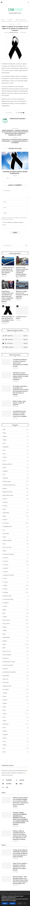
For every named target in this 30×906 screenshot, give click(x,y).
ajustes (14, 900)
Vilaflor (15, 745)
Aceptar (5, 903)
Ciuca (15, 474)
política (15, 644)
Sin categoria (15, 689)
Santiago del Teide (15, 686)
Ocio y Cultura (15, 623)
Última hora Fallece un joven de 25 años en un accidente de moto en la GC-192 (8, 319)
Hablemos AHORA (15, 540)
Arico (15, 450)
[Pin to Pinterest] (21, 112)
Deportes (15, 488)
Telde (15, 710)
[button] (3, 165)
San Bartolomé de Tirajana (15, 661)
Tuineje (15, 720)
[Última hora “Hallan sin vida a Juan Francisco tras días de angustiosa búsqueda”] (22, 285)
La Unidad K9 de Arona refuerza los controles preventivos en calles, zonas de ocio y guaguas (20, 414)
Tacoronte (15, 699)
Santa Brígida (15, 675)
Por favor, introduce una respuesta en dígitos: (13, 222)
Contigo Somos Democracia (15, 485)
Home (3, 19)
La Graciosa (15, 564)
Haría (15, 543)
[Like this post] (16, 112)
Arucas (15, 460)
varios (15, 741)
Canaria (15, 467)
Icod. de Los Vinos (15, 547)
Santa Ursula (15, 682)
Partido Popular (15, 637)
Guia (15, 530)
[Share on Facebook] (18, 112)
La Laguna (15, 571)
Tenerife (15, 713)
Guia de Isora (15, 533)
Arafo (15, 443)
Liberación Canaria (15, 595)
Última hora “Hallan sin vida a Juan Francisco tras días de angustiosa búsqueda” (22, 295)
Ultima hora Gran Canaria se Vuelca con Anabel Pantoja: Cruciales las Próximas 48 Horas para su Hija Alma (22, 272)
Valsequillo (15, 734)
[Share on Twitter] (20, 113)
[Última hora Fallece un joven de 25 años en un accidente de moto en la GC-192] (8, 310)
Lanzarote (15, 589)
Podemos (15, 641)
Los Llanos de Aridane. (15, 599)
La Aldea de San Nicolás (15, 554)
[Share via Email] (23, 112)
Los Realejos (15, 602)
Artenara (15, 457)
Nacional (15, 616)
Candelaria (15, 471)
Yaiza (15, 751)
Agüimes (15, 436)
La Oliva (15, 578)
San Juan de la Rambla (15, 665)
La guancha (15, 568)
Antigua (15, 439)
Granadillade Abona (15, 526)
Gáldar (15, 516)
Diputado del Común (15, 491)
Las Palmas (10, 19)
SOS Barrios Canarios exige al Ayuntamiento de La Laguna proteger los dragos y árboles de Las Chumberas (20, 376)
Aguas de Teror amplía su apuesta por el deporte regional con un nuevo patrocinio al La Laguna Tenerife (20, 867)
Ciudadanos (15, 478)
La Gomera (15, 561)
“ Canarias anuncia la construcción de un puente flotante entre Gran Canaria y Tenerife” (8, 271)
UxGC (15, 727)
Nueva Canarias (15, 620)
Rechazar (12, 903)
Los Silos (15, 606)
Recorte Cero (15, 658)
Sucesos (15, 696)
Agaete (15, 433)
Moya (15, 613)
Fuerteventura (15, 512)
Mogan (15, 609)
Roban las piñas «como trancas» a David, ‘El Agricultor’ (19, 403)
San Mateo (15, 668)
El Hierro (15, 498)
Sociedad (15, 693)
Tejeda (15, 706)
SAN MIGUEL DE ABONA (15, 672)
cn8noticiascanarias (13, 32)
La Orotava (15, 582)
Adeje (15, 429)
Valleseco (15, 731)
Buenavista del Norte (15, 464)
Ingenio (15, 550)
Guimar (15, 537)
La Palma (15, 585)
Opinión (15, 627)
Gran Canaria (15, 523)
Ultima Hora (15, 724)
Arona (15, 453)
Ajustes (20, 903)
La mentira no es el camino (21, 317)
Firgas (15, 509)
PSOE (15, 647)
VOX (15, 748)
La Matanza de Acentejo (15, 575)
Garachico (15, 519)
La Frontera (15, 557)
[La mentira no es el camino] (22, 310)
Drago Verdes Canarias (15, 495)
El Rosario (15, 502)
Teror (15, 717)
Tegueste (15, 703)
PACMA (15, 630)
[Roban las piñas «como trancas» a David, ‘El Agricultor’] (6, 403)
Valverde (15, 738)
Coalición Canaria (15, 481)
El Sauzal (15, 505)
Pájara (15, 634)
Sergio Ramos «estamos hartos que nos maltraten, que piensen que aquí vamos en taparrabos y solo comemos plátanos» (7, 296)
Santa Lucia (15, 679)
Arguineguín (15, 446)
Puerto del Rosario (15, 654)
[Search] (28, 2)
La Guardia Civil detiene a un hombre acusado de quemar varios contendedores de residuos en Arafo (20, 363)
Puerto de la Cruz (15, 651)
